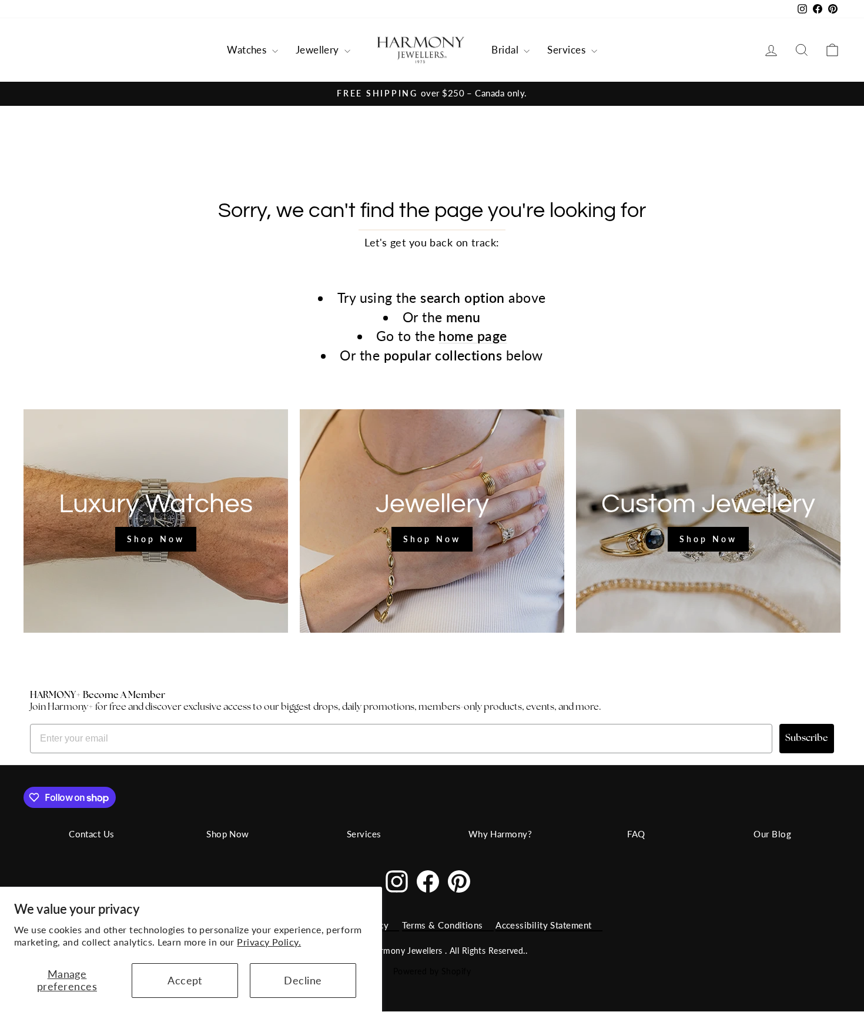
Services (567, 50)
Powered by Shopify (432, 971)
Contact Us (92, 834)
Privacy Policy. (269, 941)
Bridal (506, 50)
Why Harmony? (500, 834)
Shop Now (227, 834)
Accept (185, 980)
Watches (248, 50)
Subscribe (806, 738)
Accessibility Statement (543, 925)
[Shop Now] (156, 521)
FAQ (636, 834)
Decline (303, 980)
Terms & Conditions (442, 925)
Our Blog (772, 834)
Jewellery (319, 50)
